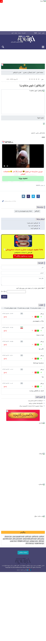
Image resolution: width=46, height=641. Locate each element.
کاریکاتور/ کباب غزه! (33, 226)
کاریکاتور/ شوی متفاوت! (32, 85)
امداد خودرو (13, 541)
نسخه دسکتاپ (23, 552)
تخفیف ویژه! (23, 178)
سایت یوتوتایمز (33, 541)
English (35, 33)
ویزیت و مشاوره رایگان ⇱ (23, 256)
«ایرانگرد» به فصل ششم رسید (35, 401)
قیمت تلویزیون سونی (18, 537)
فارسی (43, 33)
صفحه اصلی (39, 72)
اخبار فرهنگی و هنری (29, 72)
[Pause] (4, 166)
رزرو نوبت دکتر (29, 543)
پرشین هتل (40, 539)
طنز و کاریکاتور (17, 72)
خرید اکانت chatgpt (23, 541)
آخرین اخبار (39, 397)
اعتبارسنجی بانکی (17, 539)
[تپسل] (2, 65)
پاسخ (5, 317)
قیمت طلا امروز (7, 539)
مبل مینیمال (8, 537)
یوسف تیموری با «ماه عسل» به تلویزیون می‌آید (31, 406)
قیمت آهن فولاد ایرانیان (30, 539)
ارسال (4, 297)
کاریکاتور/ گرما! (34, 228)
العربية (39, 33)
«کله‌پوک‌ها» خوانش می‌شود (36, 403)
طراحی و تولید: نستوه (22, 570)
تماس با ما (23, 33)
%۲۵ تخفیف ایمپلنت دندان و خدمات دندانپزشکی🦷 (23, 249)
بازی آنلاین (28, 537)
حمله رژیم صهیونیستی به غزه (23, 211)
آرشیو (13, 33)
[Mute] (7, 166)
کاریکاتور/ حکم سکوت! (32, 223)
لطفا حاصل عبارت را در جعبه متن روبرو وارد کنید (30, 288)
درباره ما (19, 33)
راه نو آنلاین (35, 537)
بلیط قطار (41, 541)
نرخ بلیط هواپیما (39, 543)
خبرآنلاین (23, 39)
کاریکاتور (37, 211)
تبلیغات (15, 33)
